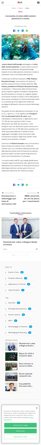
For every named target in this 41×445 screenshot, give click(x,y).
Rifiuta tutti (20, 431)
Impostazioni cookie (20, 437)
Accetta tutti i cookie (20, 425)
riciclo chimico (16, 314)
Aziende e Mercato (17, 278)
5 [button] (21, 255)
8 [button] (28, 255)
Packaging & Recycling (20, 332)
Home (14, 8)
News (21, 8)
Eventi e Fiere (15, 272)
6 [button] (24, 255)
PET (13, 320)
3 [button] (17, 255)
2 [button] (15, 255)
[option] (20, 234)
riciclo (21, 179)
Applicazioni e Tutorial (18, 284)
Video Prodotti (15, 290)
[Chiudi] (36, 408)
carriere (14, 302)
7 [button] (26, 255)
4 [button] (19, 255)
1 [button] (13, 255)
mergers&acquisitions (19, 308)
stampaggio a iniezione (20, 326)
